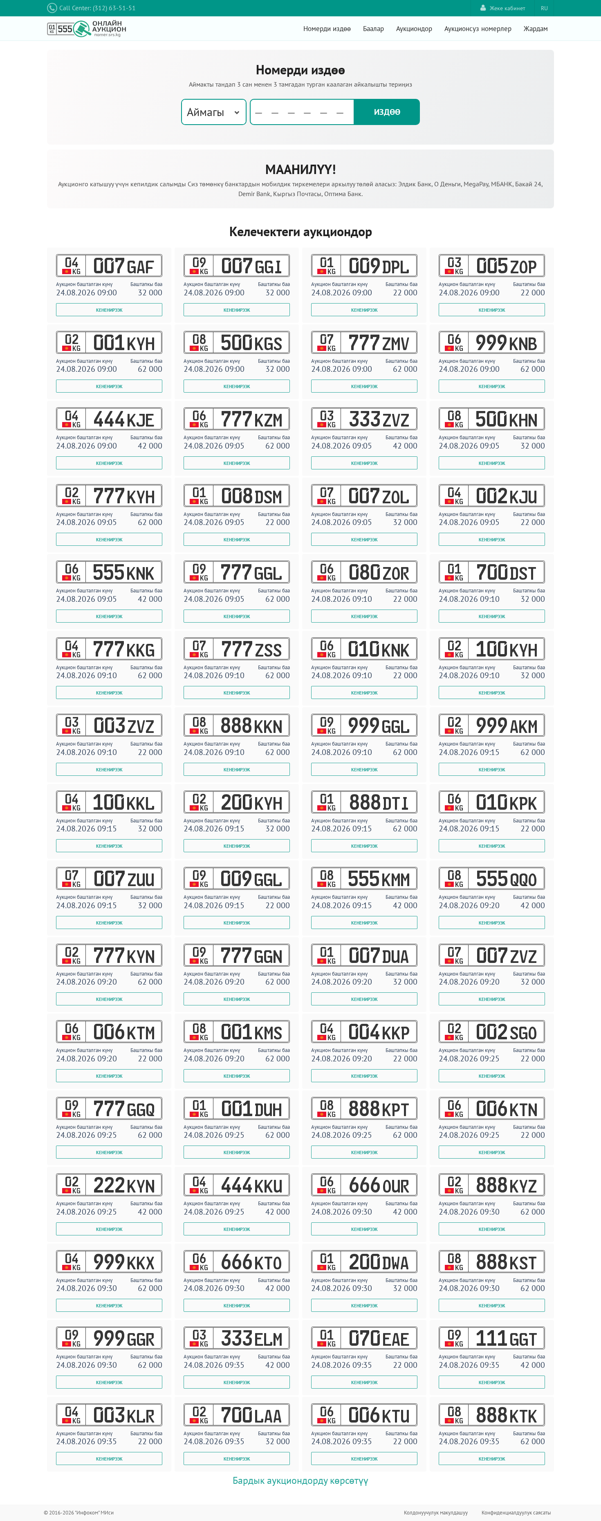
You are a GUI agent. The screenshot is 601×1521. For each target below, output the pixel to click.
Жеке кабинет (507, 8)
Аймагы (205, 111)
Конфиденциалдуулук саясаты (516, 1512)
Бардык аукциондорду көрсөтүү (300, 1480)
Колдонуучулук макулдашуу (436, 1512)
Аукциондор (414, 28)
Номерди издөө (327, 28)
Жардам (536, 28)
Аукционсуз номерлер (477, 28)
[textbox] (302, 112)
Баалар (373, 28)
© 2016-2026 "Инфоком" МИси (79, 1512)
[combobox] (214, 112)
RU (544, 8)
